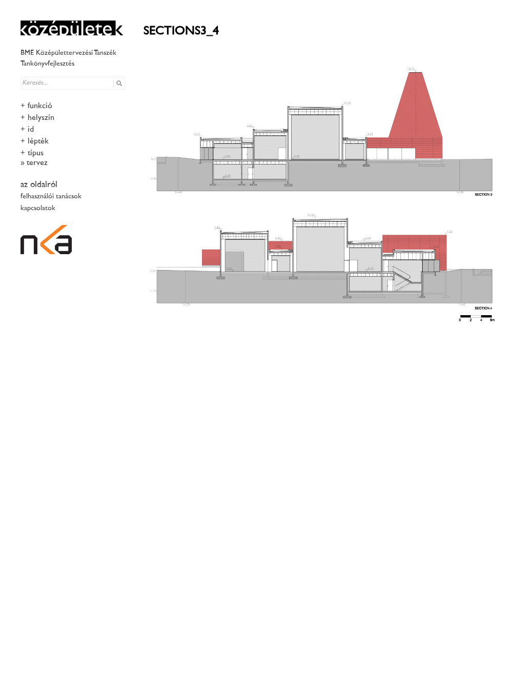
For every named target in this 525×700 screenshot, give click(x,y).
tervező (38, 163)
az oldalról (39, 185)
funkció (40, 106)
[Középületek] (72, 27)
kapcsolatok (38, 208)
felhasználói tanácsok (51, 196)
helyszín (41, 118)
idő (32, 130)
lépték (38, 142)
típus (36, 153)
